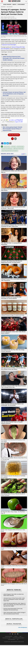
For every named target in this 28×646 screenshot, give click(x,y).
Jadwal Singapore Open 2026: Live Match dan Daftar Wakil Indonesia (14, 595)
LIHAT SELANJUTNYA (14, 134)
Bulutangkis (14, 146)
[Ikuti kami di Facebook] (10, 634)
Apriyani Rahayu (7, 146)
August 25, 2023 (19, 122)
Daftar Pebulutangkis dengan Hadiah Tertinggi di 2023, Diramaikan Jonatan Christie (14, 613)
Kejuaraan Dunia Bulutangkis (9, 44)
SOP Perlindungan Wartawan (18, 637)
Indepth (14, 4)
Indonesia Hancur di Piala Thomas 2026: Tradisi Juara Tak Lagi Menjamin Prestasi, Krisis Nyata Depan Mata (14, 599)
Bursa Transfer (7, 4)
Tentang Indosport (8, 636)
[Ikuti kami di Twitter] (13, 634)
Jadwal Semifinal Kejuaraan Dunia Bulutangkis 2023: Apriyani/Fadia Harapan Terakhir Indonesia (13, 58)
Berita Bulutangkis (20, 146)
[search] (26, 1)
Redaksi (15, 636)
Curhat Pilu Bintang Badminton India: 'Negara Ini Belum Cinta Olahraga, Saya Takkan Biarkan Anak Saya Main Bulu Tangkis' (15, 605)
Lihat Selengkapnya (22, 627)
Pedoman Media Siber (6, 637)
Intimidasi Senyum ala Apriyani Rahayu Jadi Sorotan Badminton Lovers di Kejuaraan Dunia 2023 (14, 94)
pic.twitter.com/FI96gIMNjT (16, 120)
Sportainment (21, 4)
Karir (20, 636)
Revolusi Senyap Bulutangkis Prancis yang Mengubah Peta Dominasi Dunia (13, 609)
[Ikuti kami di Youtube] (18, 634)
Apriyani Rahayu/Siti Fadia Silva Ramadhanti (10, 150)
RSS (17, 639)
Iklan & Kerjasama (11, 639)
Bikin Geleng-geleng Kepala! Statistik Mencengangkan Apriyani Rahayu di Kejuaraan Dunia (12, 129)
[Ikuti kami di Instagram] (15, 634)
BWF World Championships (18, 148)
